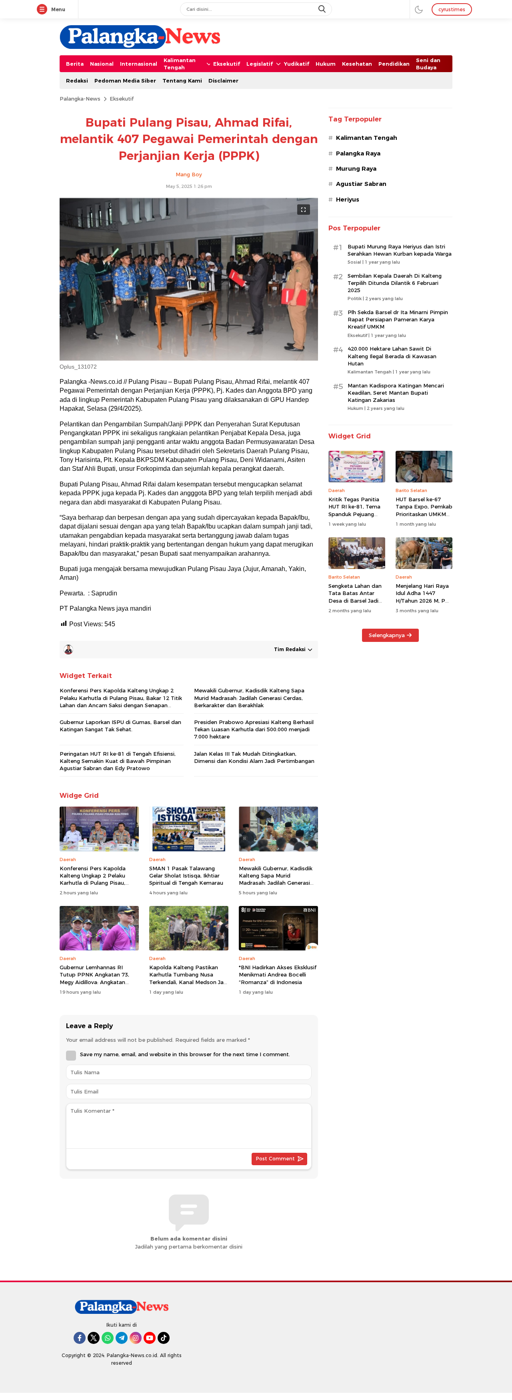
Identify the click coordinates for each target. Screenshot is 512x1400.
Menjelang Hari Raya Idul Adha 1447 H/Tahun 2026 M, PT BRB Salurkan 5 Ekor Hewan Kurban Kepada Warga (423, 604)
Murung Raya (356, 168)
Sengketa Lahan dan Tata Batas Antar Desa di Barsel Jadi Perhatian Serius (355, 597)
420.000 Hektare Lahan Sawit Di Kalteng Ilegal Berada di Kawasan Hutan (392, 355)
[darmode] (419, 9)
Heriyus (347, 199)
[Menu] (44, 9)
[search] (323, 9)
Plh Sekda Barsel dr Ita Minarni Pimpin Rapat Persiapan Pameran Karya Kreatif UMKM (398, 319)
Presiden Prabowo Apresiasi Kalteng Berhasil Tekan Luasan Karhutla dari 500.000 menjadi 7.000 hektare (254, 729)
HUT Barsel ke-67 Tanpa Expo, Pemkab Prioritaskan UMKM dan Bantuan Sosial (424, 510)
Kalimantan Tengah (366, 137)
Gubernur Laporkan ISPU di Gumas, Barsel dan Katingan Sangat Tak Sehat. (120, 725)
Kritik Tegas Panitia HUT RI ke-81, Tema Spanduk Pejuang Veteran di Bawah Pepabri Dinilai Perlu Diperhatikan (355, 517)
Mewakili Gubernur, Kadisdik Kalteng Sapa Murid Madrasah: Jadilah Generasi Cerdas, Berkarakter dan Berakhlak (249, 697)
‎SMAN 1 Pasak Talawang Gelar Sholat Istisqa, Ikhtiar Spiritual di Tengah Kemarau (186, 875)
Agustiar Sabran (361, 184)
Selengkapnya (387, 635)
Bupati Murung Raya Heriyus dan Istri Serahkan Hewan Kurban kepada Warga (400, 250)
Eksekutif (122, 98)
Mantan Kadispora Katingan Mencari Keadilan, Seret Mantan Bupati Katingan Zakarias (396, 392)
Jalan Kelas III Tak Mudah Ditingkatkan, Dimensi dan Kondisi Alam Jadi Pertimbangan (254, 757)
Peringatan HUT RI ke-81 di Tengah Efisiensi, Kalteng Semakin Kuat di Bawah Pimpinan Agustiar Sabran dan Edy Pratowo (118, 760)
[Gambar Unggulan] (189, 358)
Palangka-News (80, 98)
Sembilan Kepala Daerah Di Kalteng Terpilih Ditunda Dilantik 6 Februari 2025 (395, 282)
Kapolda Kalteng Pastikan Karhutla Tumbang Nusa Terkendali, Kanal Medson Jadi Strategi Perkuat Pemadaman (188, 978)
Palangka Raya (358, 153)
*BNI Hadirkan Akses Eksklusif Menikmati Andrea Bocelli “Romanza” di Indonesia (277, 974)
